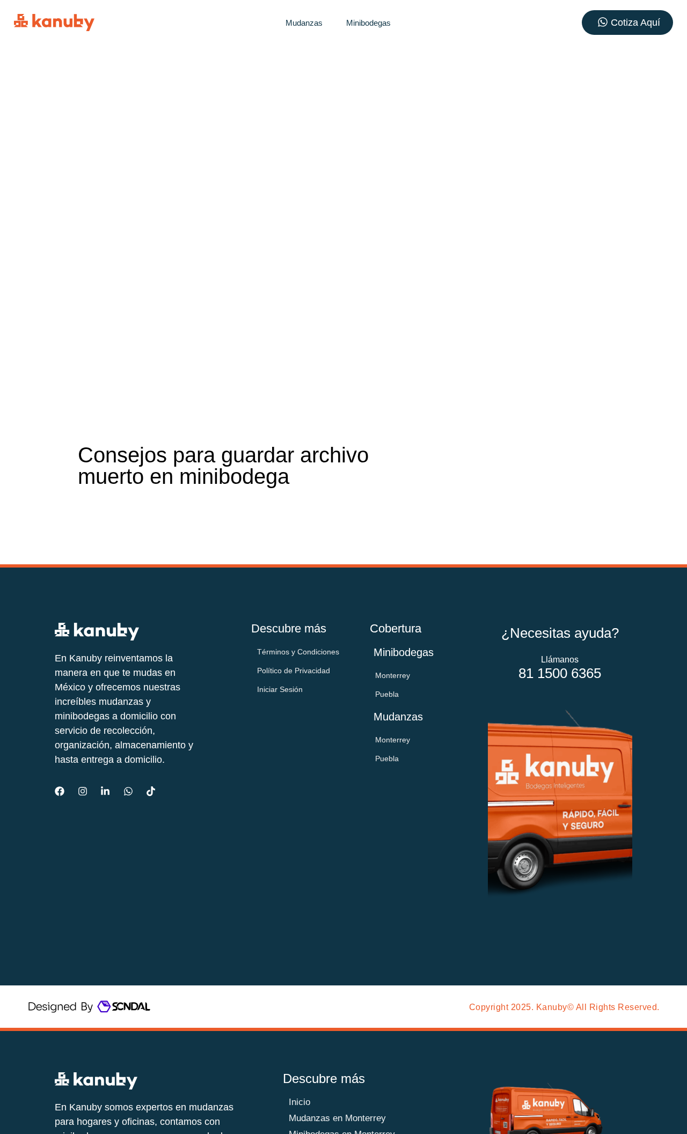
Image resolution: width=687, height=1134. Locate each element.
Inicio (299, 1102)
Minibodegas (368, 22)
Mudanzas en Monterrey (337, 1118)
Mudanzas (304, 22)
